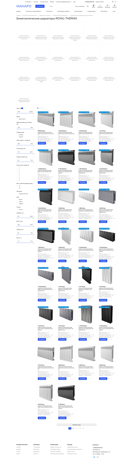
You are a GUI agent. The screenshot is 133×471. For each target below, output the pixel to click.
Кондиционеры (91, 11)
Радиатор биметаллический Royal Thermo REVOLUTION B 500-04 (66, 368)
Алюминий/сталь (23, 193)
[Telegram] (94, 457)
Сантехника (49, 11)
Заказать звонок (100, 1)
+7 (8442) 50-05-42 (89, 1)
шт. (22, 108)
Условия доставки (55, 449)
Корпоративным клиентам (74, 449)
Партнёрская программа (57, 453)
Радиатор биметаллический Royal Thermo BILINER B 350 (85, 133)
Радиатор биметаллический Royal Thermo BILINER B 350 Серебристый (85, 172)
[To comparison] (50, 143)
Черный (21, 203)
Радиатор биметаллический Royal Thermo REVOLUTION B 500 (66, 133)
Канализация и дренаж (63, 11)
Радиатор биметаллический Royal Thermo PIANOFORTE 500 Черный (106, 329)
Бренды (18, 11)
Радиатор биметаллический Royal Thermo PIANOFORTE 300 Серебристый (65, 329)
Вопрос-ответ (71, 451)
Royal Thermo (22, 119)
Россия (20, 209)
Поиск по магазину (79, 6)
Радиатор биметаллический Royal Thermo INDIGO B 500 (44, 171)
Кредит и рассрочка (55, 447)
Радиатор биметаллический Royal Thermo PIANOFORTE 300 (86, 249)
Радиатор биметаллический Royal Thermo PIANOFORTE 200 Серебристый (45, 289)
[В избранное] (48, 143)
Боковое (21, 134)
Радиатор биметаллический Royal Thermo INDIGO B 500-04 (45, 406)
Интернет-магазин (22, 444)
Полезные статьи (72, 453)
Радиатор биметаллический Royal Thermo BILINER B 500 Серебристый (106, 172)
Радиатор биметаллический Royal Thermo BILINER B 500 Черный (44, 211)
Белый (20, 199)
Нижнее (21, 136)
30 (19, 188)
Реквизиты (36, 449)
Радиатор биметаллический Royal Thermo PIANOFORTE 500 (106, 289)
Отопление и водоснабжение (33, 11)
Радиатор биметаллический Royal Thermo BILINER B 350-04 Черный (65, 407)
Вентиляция (104, 11)
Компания (36, 444)
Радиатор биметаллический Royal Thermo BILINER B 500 (106, 133)
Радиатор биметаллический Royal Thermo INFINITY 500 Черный (85, 289)
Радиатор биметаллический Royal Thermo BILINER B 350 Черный (65, 172)
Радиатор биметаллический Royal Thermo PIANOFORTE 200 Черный (106, 250)
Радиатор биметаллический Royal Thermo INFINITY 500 (65, 249)
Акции (18, 453)
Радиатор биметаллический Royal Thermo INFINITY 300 (65, 210)
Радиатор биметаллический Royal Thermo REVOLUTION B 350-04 (46, 368)
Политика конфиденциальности (63, 1)
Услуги (18, 451)
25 (19, 185)
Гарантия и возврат (55, 451)
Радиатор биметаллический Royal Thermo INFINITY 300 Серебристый (106, 211)
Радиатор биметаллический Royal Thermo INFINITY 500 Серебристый (65, 289)
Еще (74, 1)
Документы (36, 451)
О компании (28, 1)
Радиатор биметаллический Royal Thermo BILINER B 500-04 (106, 367)
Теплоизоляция (78, 11)
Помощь (69, 444)
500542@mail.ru (96, 449)
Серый (20, 201)
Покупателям (54, 444)
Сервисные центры (72, 447)
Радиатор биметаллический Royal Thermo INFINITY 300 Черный (44, 250)
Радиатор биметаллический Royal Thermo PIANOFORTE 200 (86, 210)
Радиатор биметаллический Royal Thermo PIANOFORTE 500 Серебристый (86, 329)
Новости (35, 453)
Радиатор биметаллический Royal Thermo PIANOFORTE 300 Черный (45, 329)
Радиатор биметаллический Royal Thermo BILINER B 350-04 (86, 367)
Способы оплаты (44, 1)
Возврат (52, 1)
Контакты (36, 1)
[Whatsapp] (97, 457)
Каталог (18, 447)
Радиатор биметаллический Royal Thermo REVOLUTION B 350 (46, 133)
